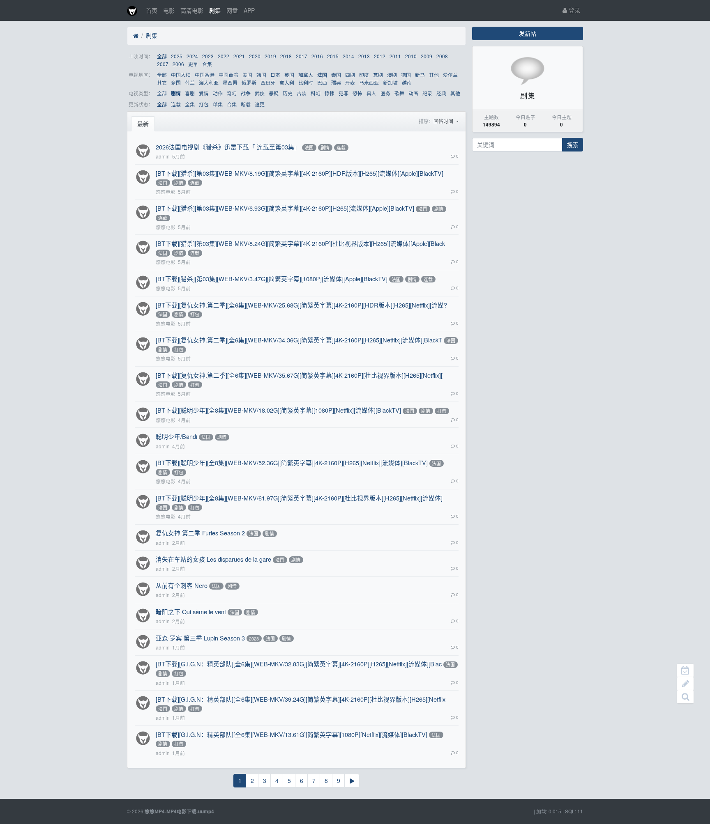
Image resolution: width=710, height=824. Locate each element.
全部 (162, 56)
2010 (411, 56)
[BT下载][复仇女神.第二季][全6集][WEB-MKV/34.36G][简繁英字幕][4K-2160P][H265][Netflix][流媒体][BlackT (299, 339)
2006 (178, 63)
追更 (260, 104)
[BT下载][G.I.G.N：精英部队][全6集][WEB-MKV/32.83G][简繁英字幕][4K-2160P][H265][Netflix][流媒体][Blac (299, 663)
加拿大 (305, 74)
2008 (442, 56)
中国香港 (204, 74)
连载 (176, 104)
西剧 (350, 74)
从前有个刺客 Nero (181, 585)
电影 (169, 10)
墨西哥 (230, 82)
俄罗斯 (249, 82)
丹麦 (350, 82)
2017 (301, 56)
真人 (371, 93)
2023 (208, 56)
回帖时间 (443, 120)
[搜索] (685, 696)
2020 (254, 56)
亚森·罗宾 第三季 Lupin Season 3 (200, 637)
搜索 (573, 144)
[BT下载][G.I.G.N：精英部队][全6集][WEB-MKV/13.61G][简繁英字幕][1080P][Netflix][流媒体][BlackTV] (291, 734)
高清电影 (191, 10)
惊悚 (329, 93)
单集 (218, 104)
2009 (426, 56)
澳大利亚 (209, 82)
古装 (302, 93)
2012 (379, 56)
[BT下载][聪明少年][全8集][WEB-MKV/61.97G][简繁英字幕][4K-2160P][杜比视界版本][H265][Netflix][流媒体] (299, 497)
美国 (247, 74)
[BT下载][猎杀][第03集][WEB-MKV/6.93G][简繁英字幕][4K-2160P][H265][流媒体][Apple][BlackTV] (285, 208)
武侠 (260, 93)
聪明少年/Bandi (176, 436)
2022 (223, 56)
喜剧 (190, 93)
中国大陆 (181, 74)
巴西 (322, 82)
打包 (204, 104)
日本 (275, 74)
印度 (364, 74)
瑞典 (336, 82)
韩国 (261, 74)
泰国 (336, 74)
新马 (420, 74)
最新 (143, 123)
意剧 (378, 74)
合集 (207, 63)
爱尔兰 (450, 74)
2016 (317, 56)
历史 (288, 93)
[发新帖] (685, 683)
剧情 (176, 93)
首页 (151, 10)
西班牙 (267, 82)
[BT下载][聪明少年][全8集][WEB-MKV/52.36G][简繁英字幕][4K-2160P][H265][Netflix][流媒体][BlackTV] (292, 462)
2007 (162, 63)
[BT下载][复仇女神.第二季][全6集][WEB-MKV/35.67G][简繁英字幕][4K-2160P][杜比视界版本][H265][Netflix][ (299, 375)
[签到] (685, 670)
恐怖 (357, 93)
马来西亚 (369, 82)
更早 (193, 63)
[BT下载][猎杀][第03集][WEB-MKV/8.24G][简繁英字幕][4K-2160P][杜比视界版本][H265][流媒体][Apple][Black (300, 243)
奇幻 (232, 93)
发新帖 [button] (527, 33)
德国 (406, 74)
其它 (162, 82)
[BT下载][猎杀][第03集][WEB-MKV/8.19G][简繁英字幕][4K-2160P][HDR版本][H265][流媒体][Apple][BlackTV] (299, 173)
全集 (190, 104)
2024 (192, 56)
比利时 (305, 82)
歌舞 (399, 93)
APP (249, 10)
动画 (413, 93)
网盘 (232, 10)
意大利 (286, 82)
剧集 (215, 10)
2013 (364, 56)
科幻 (315, 93)
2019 (270, 56)
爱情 (204, 93)
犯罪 (343, 93)
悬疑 (274, 93)
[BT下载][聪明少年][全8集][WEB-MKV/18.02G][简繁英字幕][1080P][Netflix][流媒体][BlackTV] (278, 410)
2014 (348, 56)
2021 (239, 56)
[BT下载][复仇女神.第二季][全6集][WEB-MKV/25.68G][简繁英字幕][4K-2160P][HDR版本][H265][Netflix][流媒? (301, 305)
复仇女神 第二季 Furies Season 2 (200, 532)
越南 (407, 82)
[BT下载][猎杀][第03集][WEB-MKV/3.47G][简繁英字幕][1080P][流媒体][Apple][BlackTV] (271, 278)
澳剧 (392, 74)
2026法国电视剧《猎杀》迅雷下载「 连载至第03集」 (228, 146)
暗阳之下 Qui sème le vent (191, 611)
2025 (176, 56)
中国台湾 (228, 74)
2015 (333, 56)
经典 (441, 93)
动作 (218, 93)
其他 (434, 74)
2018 (286, 56)
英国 (289, 74)
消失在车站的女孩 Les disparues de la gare (213, 559)
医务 (385, 93)
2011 (395, 56)
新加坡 (390, 82)
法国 (322, 74)
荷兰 (190, 82)
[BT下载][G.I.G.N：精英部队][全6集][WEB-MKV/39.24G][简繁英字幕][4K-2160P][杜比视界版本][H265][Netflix (300, 699)
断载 (246, 104)
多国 (176, 82)
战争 (246, 93)
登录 (573, 10)
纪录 (427, 93)
